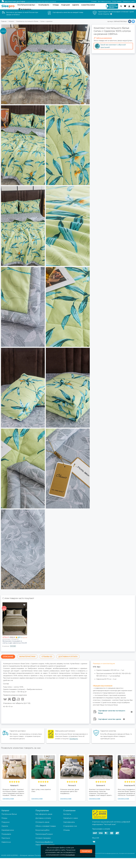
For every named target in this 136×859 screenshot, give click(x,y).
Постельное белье (26, 5)
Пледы (56, 5)
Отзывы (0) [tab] (47, 657)
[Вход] (129, 6)
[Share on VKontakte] (129, 21)
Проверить (73, 739)
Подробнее (70, 855)
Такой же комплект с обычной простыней (113, 46)
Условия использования (127, 853)
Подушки (65, 5)
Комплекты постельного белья (27, 21)
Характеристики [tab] (27, 657)
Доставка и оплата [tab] (67, 657)
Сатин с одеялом (46, 21)
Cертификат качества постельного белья (111, 712)
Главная (3, 21)
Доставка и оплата (104, 1)
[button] (121, 6)
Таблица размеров (104, 38)
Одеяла (75, 5)
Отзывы (94, 1)
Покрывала (43, 5)
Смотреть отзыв (29, 798)
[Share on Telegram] (133, 21)
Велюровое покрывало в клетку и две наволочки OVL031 (14, 642)
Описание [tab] (8, 657)
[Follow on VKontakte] (94, 841)
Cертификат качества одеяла (109, 719)
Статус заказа (116, 1)
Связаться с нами (129, 1)
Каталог (11, 21)
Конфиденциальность (111, 853)
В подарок (26, 9)
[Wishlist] (125, 6)
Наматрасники (88, 5)
